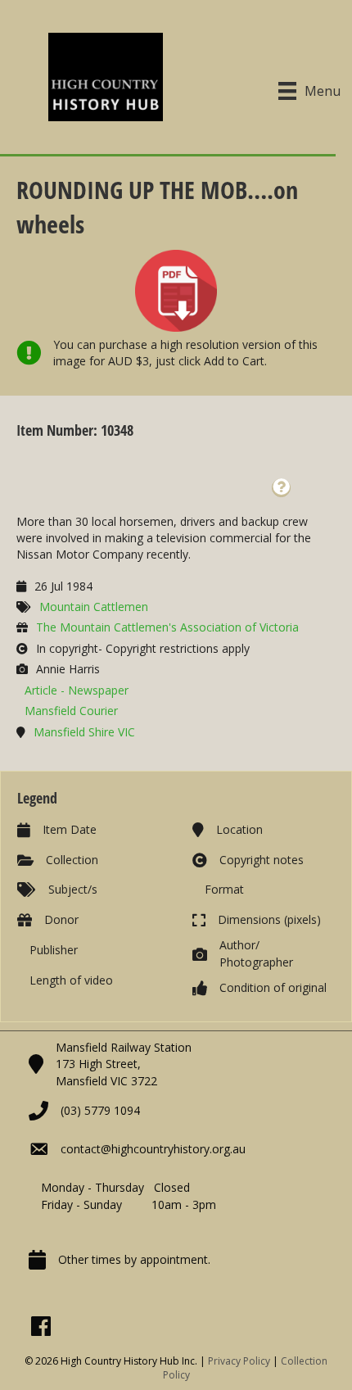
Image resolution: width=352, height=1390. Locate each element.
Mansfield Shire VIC (84, 732)
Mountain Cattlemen (93, 606)
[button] (281, 487)
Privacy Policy (239, 1361)
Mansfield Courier (71, 710)
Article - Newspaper (77, 690)
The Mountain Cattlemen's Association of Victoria (167, 627)
